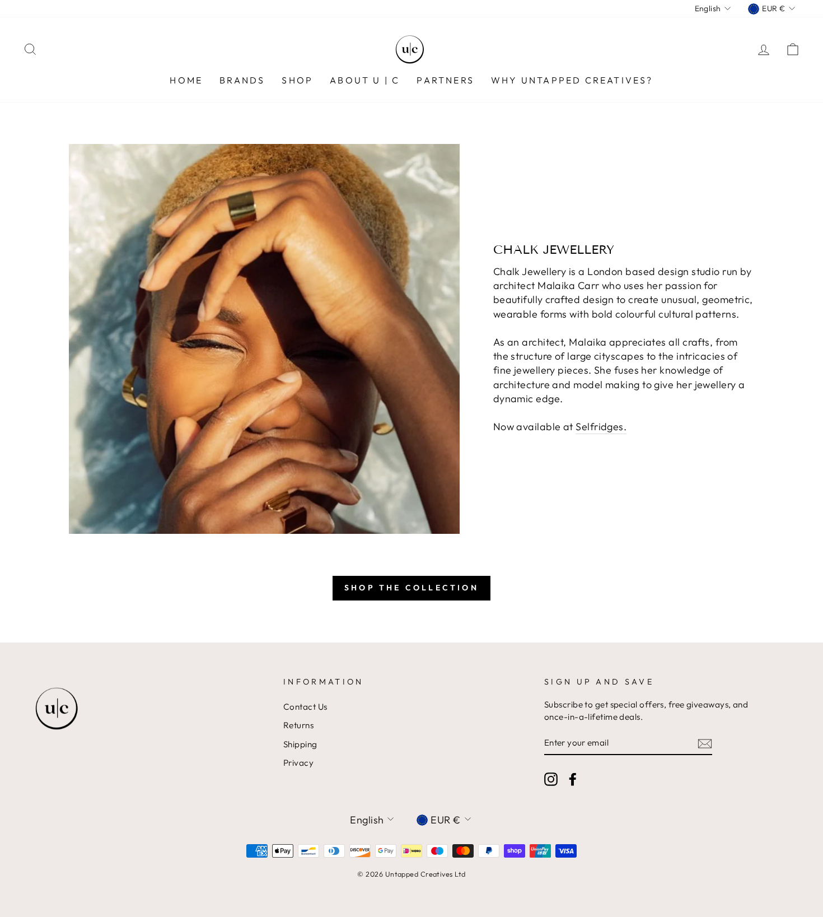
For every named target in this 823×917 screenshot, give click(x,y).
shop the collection (411, 588)
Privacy (298, 762)
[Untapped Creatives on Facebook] (572, 778)
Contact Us (305, 706)
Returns (298, 725)
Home (186, 80)
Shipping (300, 744)
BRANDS (242, 80)
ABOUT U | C (365, 80)
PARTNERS (445, 80)
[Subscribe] (705, 743)
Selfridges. (601, 426)
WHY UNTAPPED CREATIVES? (572, 80)
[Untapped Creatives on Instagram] (551, 778)
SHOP (297, 80)
